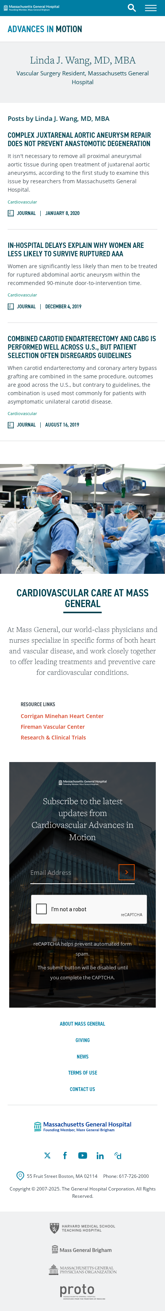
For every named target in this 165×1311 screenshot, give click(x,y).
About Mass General (82, 1024)
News (83, 1056)
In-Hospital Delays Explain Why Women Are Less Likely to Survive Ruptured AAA (76, 249)
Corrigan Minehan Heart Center (62, 716)
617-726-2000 (134, 1176)
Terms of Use (82, 1072)
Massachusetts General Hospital (31, 7)
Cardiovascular (22, 202)
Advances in (45, 29)
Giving (83, 1040)
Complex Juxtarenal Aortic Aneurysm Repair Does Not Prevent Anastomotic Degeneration (79, 139)
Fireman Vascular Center (53, 726)
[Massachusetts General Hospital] (82, 1127)
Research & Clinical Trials (53, 737)
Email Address (50, 872)
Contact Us (82, 1089)
